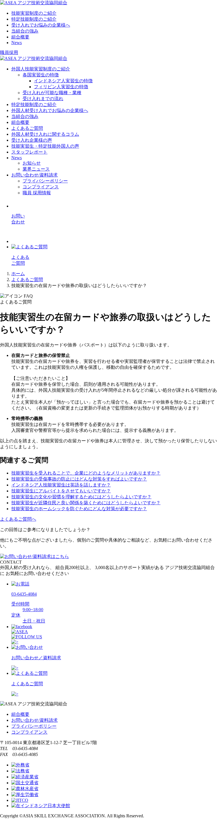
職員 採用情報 (37, 192)
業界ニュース (36, 169)
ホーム (18, 273)
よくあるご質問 (27, 128)
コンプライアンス (41, 186)
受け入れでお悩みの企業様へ (40, 25)
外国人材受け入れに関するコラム (45, 134)
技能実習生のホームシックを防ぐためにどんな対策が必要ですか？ (79, 508)
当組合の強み (24, 31)
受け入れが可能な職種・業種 (52, 92)
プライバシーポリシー (45, 180)
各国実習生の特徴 (41, 74)
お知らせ (32, 163)
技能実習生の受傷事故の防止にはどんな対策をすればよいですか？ (79, 479)
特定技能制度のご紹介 (34, 19)
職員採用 (9, 52)
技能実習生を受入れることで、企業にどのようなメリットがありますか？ (85, 473)
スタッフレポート (29, 152)
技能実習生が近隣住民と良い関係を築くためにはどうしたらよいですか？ (85, 502)
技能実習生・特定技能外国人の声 (45, 146)
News (16, 42)
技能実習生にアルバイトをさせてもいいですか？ (61, 490)
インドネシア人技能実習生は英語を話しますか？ (61, 484)
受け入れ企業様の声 (31, 140)
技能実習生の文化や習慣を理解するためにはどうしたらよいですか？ (81, 496)
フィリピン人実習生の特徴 (61, 86)
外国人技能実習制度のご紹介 (40, 68)
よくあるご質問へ (18, 519)
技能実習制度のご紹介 (34, 13)
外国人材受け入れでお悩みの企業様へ (49, 110)
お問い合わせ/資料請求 (34, 175)
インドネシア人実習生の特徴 (63, 80)
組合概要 (20, 37)
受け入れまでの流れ (43, 98)
